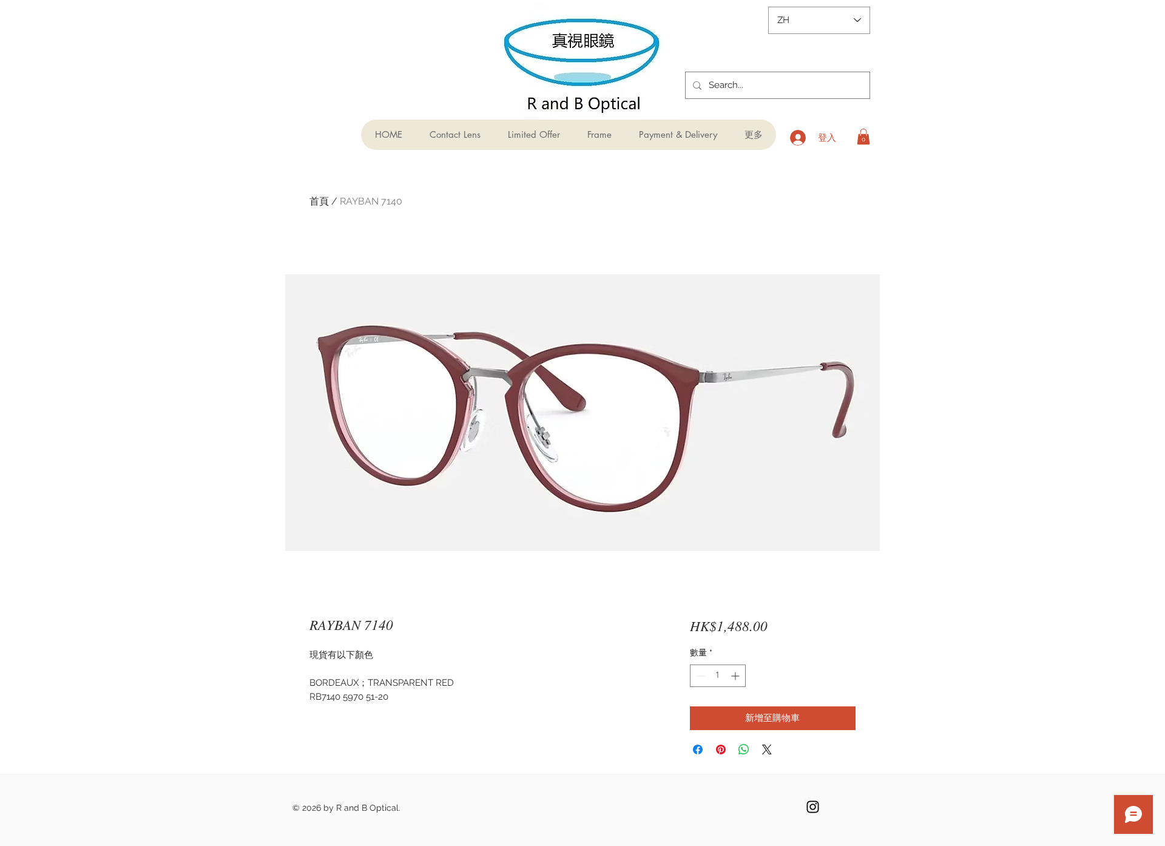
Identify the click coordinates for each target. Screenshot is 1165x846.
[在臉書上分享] (698, 749)
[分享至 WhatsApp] (744, 749)
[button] (863, 136)
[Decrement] (699, 675)
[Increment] (736, 675)
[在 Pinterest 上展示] (721, 749)
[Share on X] (767, 749)
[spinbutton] (718, 675)
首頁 (319, 201)
